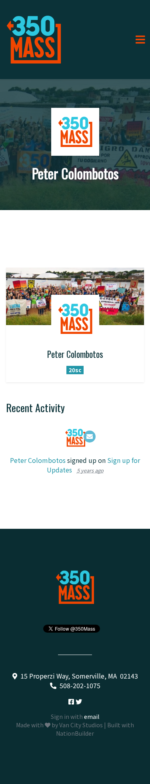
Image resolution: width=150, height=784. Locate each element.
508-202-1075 (80, 685)
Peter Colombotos (38, 460)
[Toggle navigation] (140, 40)
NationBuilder (75, 733)
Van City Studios (81, 725)
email (91, 716)
